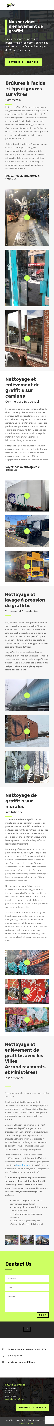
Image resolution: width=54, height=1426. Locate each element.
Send (42, 1315)
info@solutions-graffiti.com (15, 1399)
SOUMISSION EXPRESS (32, 1407)
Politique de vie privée (27, 1423)
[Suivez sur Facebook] (27, 1329)
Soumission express (24, 62)
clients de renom (22, 1165)
